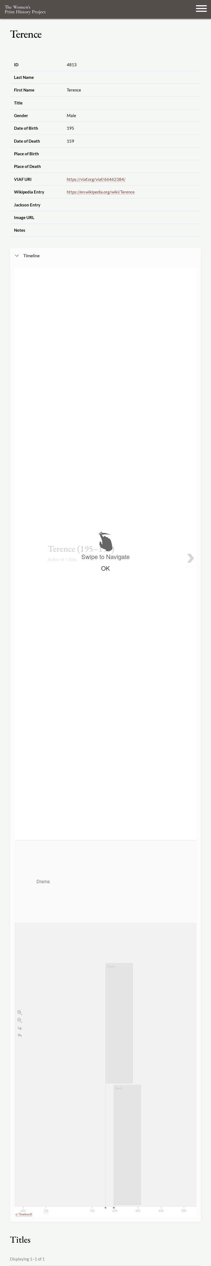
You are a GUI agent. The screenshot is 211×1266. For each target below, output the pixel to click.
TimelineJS (25, 1214)
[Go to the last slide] (20, 1028)
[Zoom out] (20, 1020)
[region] (105, 742)
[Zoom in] (20, 1012)
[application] (105, 1028)
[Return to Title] (20, 1036)
